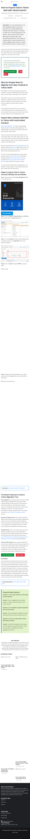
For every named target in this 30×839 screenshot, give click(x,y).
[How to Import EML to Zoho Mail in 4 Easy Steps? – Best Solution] (7, 660)
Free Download (10, 71)
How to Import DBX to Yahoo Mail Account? (21, 777)
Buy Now (20, 555)
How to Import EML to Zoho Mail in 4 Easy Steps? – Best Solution (7, 666)
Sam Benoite (10, 15)
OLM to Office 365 (15, 158)
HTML (13, 832)
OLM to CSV (13, 147)
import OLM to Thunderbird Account (16, 512)
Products (3, 804)
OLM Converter (16, 66)
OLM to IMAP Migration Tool (8, 126)
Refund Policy (4, 815)
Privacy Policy (4, 817)
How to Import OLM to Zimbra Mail (16, 488)
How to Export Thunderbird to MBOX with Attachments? (7, 770)
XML (17, 832)
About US (3, 799)
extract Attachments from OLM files (9, 537)
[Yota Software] (15, 1)
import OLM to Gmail (15, 156)
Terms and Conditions (6, 813)
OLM (15, 5)
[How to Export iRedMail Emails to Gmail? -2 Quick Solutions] (22, 708)
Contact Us (3, 802)
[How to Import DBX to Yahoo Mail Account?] (22, 772)
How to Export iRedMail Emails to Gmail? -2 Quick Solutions (22, 763)
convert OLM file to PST (21, 145)
